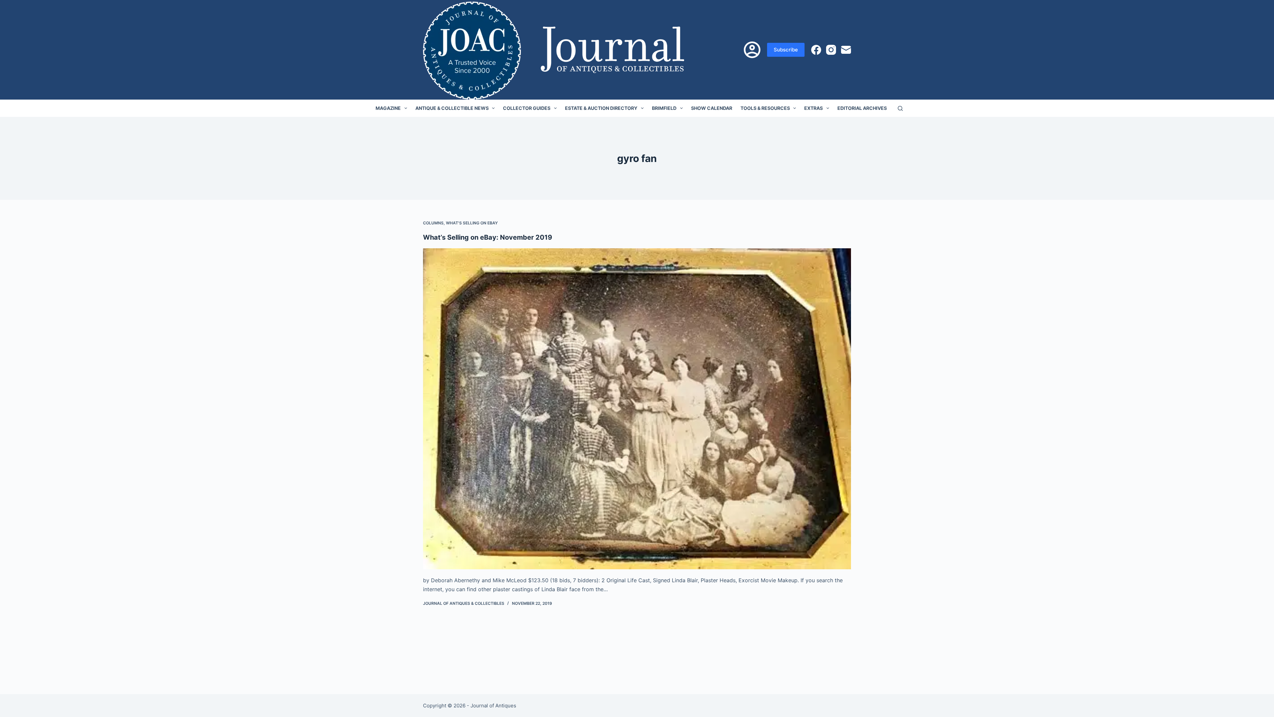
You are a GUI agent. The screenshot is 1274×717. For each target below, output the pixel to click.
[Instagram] (831, 50)
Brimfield (664, 108)
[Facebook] (816, 50)
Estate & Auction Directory (601, 108)
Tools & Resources (765, 108)
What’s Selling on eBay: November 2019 (487, 237)
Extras (813, 108)
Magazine (388, 108)
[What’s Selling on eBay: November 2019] (637, 409)
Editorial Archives (862, 108)
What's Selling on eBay (472, 222)
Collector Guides (526, 108)
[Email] (846, 50)
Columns (433, 222)
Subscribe (786, 49)
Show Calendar (711, 108)
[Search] (900, 108)
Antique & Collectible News (452, 108)
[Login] (752, 49)
